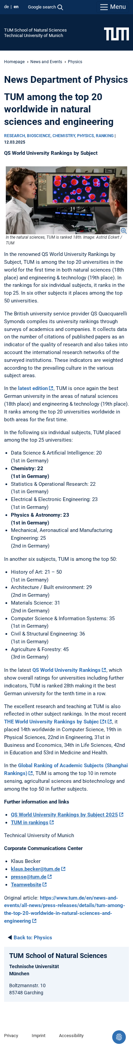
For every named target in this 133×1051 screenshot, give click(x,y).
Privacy (11, 1035)
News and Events (46, 61)
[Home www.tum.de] (116, 34)
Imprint (38, 1035)
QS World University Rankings (66, 670)
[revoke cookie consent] (119, 1037)
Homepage (14, 61)
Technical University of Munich (33, 35)
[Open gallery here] (66, 200)
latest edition (33, 388)
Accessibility (71, 1035)
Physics (33, 938)
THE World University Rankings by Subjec (51, 722)
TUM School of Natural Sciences (35, 30)
